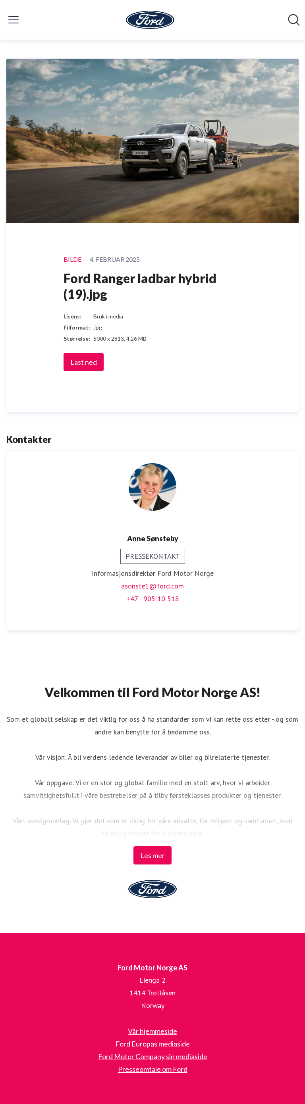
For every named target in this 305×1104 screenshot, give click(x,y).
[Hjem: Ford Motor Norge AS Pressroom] (150, 20)
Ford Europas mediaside (153, 1043)
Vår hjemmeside (152, 1031)
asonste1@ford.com (152, 585)
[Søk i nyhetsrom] (294, 19)
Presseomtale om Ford (152, 1069)
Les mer (152, 855)
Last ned (83, 362)
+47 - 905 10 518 (152, 598)
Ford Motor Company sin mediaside (152, 1056)
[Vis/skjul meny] (13, 20)
